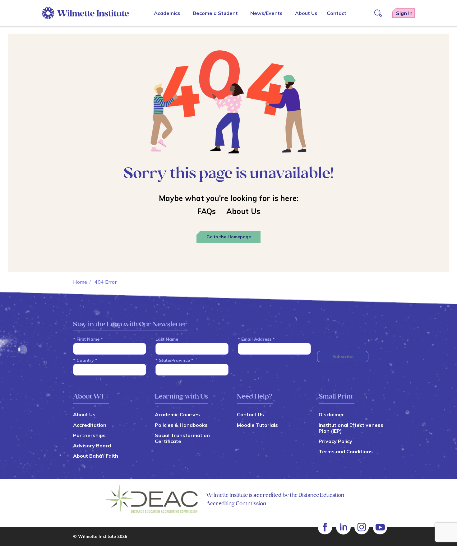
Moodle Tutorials (257, 425)
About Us (243, 211)
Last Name (166, 339)
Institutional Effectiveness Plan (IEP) (351, 428)
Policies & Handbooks (181, 425)
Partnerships (89, 435)
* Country (85, 360)
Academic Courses (177, 414)
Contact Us (250, 414)
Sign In (404, 13)
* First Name (88, 339)
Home (80, 282)
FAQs (206, 211)
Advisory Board (92, 445)
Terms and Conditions (346, 451)
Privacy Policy (335, 441)
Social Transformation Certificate (182, 438)
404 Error (106, 282)
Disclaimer (331, 414)
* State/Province (174, 360)
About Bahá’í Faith (95, 456)
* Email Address (256, 339)
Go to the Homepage (228, 237)
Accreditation (89, 425)
